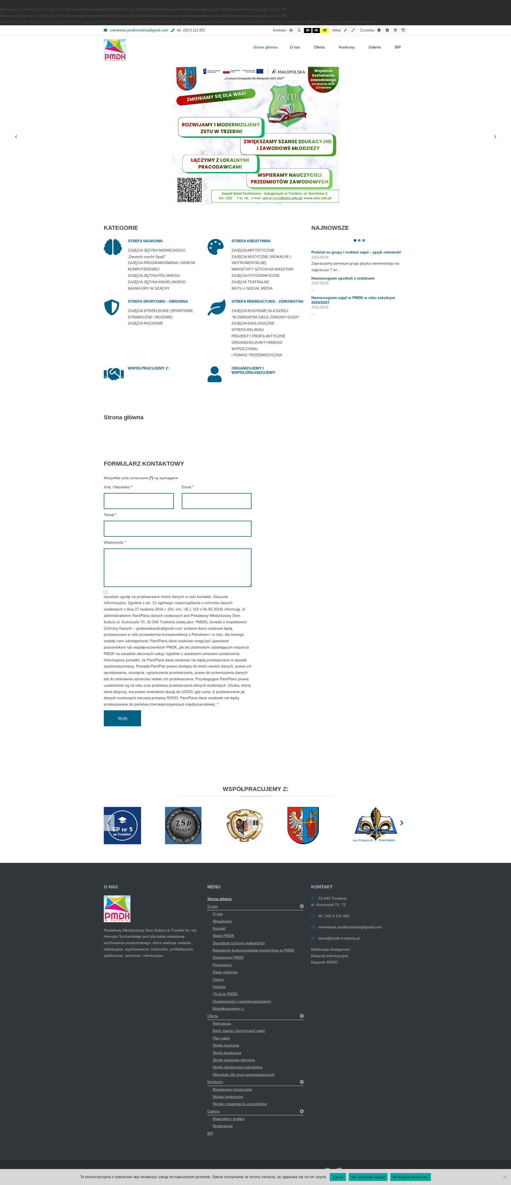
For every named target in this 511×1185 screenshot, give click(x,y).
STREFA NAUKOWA (145, 241)
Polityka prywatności (410, 1177)
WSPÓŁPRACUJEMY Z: (148, 368)
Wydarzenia (223, 1126)
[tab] (235, 198)
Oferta (319, 47)
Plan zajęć (221, 1038)
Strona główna (265, 47)
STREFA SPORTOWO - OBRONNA (158, 301)
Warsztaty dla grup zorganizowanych (243, 1074)
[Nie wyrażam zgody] (504, 1177)
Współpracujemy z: (229, 1008)
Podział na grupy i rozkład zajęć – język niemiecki (356, 252)
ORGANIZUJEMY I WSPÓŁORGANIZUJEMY (253, 370)
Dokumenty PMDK (228, 957)
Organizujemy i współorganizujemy (242, 1001)
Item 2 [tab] (359, 240)
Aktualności (222, 921)
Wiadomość (115, 542)
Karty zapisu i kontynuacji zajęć (239, 1030)
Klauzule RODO (324, 962)
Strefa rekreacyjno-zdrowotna (237, 1067)
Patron (218, 979)
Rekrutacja (222, 1023)
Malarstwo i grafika (228, 1119)
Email (187, 487)
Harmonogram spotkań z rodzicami (342, 278)
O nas (295, 47)
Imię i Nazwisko (118, 487)
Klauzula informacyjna (329, 956)
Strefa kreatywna (227, 1053)
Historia (219, 987)
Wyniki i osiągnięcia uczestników (240, 1104)
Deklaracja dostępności (330, 949)
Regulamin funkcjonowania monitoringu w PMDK (253, 950)
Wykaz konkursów (228, 1096)
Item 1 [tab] (355, 240)
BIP (398, 47)
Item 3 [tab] (363, 240)
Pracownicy (222, 965)
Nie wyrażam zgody (368, 1177)
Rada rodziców (225, 972)
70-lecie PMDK (225, 994)
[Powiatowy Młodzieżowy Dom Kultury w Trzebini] (115, 50)
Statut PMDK (223, 935)
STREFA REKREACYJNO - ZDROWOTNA (267, 301)
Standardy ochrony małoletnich (239, 943)
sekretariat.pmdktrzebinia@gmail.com (139, 30)
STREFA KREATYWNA (251, 241)
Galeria (375, 47)
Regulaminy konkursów (232, 1089)
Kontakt (219, 928)
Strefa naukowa (226, 1045)
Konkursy (347, 47)
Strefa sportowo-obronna (234, 1060)
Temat (110, 514)
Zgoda (337, 1177)
